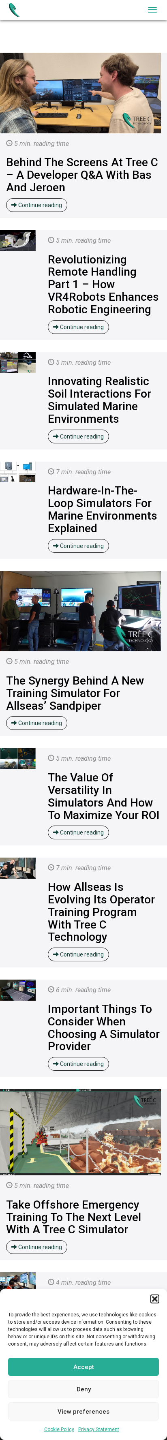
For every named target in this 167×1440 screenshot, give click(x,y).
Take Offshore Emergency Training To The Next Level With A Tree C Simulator (73, 1217)
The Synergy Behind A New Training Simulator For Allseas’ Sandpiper (75, 693)
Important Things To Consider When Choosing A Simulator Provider (104, 1027)
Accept (83, 1367)
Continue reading (39, 205)
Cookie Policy (59, 1429)
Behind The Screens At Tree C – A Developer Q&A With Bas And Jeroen (82, 175)
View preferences (83, 1411)
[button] (155, 1299)
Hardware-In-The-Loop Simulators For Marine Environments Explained (102, 509)
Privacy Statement (98, 1429)
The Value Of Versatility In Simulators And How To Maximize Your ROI (104, 796)
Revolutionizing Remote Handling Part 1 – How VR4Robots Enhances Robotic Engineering (103, 284)
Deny (84, 1389)
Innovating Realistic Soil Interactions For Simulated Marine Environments (99, 399)
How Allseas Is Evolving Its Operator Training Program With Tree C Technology (101, 912)
